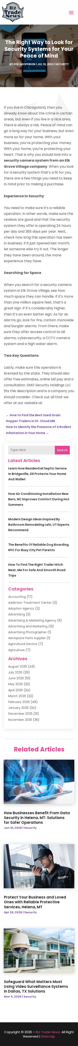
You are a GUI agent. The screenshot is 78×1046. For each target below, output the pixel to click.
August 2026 (17, 666)
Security (62, 64)
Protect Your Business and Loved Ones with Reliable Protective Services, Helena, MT (35, 902)
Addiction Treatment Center (30, 602)
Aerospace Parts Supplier (27, 638)
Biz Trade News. (48, 1032)
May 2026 (15, 684)
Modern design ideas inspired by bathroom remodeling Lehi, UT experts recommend (38, 524)
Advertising (16, 614)
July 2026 (15, 672)
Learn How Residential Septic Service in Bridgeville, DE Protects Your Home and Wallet (37, 473)
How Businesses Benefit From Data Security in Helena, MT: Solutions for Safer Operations (37, 817)
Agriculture (16, 650)
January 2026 (18, 708)
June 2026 (16, 678)
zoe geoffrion (24, 64)
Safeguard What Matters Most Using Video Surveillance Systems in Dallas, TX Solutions (36, 986)
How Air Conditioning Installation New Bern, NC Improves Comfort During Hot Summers (38, 499)
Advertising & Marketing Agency (32, 620)
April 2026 (15, 690)
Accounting (17, 597)
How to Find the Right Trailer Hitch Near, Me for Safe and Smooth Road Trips (36, 570)
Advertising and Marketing (27, 626)
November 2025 (20, 720)
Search (62, 450)
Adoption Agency (21, 608)
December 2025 (20, 713)
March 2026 (17, 696)
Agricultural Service (22, 644)
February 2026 (19, 702)
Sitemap (48, 1036)
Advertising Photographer (27, 632)
